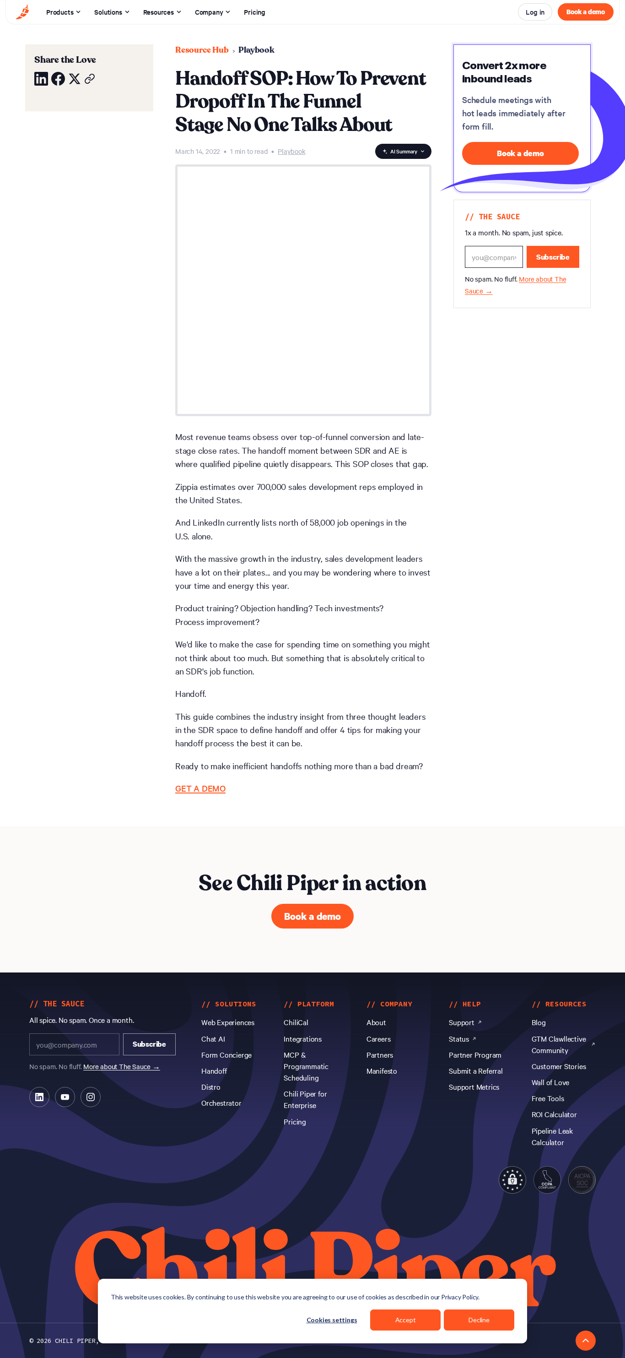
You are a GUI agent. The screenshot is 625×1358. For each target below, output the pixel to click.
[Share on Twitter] (74, 78)
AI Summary (403, 151)
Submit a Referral (476, 1070)
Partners (379, 1054)
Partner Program (475, 1054)
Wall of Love (551, 1082)
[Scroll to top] (586, 1341)
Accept (405, 1320)
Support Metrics (474, 1086)
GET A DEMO (200, 788)
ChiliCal (296, 1022)
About (376, 1022)
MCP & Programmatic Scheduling (306, 1065)
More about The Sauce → (121, 1066)
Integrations (303, 1038)
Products (59, 11)
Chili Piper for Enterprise (305, 1099)
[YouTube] (65, 1097)
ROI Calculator (554, 1114)
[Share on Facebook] (58, 79)
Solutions (108, 11)
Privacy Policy (459, 1297)
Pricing (254, 11)
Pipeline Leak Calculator (552, 1136)
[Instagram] (91, 1097)
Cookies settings (332, 1320)
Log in (535, 11)
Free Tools (548, 1098)
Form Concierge (226, 1054)
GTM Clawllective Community (559, 1044)
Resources (158, 11)
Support (461, 1022)
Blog (539, 1022)
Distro (211, 1086)
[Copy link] (89, 78)
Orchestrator (221, 1102)
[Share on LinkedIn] (41, 79)
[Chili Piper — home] (22, 12)
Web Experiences (227, 1022)
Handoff (214, 1070)
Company (209, 11)
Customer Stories (559, 1066)
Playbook (256, 49)
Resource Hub (202, 49)
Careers (378, 1038)
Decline (479, 1320)
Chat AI (213, 1038)
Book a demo (585, 11)
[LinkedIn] (39, 1097)
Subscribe (553, 257)
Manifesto (381, 1070)
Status (459, 1038)
